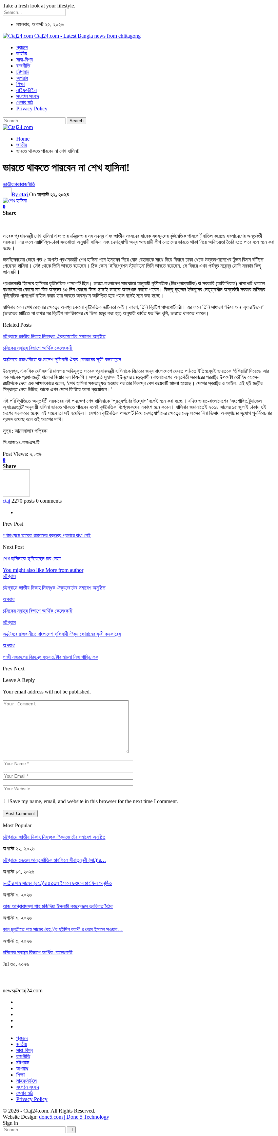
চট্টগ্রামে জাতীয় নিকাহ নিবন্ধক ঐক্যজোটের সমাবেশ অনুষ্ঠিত (54, 336)
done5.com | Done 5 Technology (74, 1117)
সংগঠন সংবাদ (27, 96)
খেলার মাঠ (24, 102)
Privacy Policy (31, 108)
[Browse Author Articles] (16, 495)
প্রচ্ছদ (22, 47)
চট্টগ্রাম (22, 72)
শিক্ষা (20, 84)
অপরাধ (22, 78)
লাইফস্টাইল (26, 90)
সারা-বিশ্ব (24, 59)
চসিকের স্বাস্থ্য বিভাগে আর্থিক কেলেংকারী (38, 348)
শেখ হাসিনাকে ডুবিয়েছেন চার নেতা (32, 558)
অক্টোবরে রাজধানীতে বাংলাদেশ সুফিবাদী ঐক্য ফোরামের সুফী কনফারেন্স (62, 359)
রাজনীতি (23, 66)
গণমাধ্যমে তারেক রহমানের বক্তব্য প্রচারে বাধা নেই (47, 535)
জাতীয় (21, 53)
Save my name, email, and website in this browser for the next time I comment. (93, 801)
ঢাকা (17, 184)
